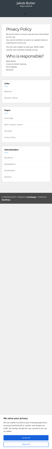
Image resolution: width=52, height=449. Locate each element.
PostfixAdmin (9, 170)
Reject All (26, 444)
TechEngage (31, 197)
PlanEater (8, 131)
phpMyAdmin (10, 164)
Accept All (26, 438)
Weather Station (11, 98)
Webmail (8, 91)
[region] (26, 432)
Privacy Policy (9, 137)
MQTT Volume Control (13, 124)
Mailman (8, 177)
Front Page (8, 118)
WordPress (8, 158)
